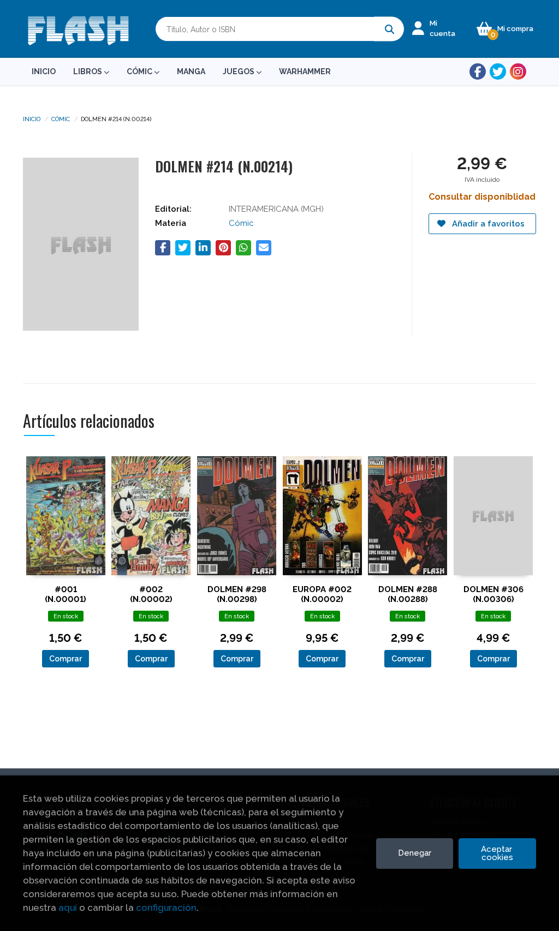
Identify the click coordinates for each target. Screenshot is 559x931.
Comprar (65, 658)
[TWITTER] (498, 71)
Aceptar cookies (497, 853)
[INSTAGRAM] (518, 71)
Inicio (31, 118)
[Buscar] (389, 29)
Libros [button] (88, 71)
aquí (67, 907)
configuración (166, 907)
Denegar (414, 853)
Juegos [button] (239, 71)
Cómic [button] (140, 71)
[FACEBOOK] (477, 71)
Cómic (60, 118)
